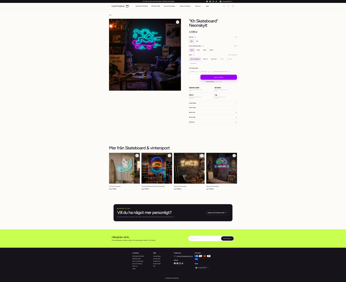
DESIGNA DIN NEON (142, 6)
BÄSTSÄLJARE (155, 6)
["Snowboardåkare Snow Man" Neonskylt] (156, 172)
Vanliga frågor (157, 256)
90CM (204, 50)
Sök (154, 266)
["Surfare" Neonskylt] (124, 172)
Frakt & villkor (156, 258)
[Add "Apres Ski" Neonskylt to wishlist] (234, 155)
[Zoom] (145, 55)
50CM (191, 50)
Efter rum (198, 6)
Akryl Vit (205, 59)
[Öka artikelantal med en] (197, 77)
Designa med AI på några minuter (216, 212)
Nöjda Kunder (157, 263)
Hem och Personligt (169, 6)
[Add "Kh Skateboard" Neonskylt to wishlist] (177, 22)
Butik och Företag (185, 6)
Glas (197, 41)
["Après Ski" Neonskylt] (189, 172)
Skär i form (205, 71)
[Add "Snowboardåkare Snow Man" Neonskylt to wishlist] (169, 155)
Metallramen (193, 63)
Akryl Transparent (195, 59)
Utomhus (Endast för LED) (221, 71)
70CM (198, 50)
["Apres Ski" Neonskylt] (221, 172)
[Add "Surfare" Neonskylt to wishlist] (137, 155)
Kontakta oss (156, 261)
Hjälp (207, 6)
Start (110, 15)
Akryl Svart (214, 59)
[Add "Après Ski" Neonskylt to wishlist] (202, 155)
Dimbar (194, 71)
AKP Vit (222, 59)
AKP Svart (230, 59)
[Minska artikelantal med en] (191, 77)
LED (192, 41)
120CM (211, 50)
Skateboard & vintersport (147, 147)
